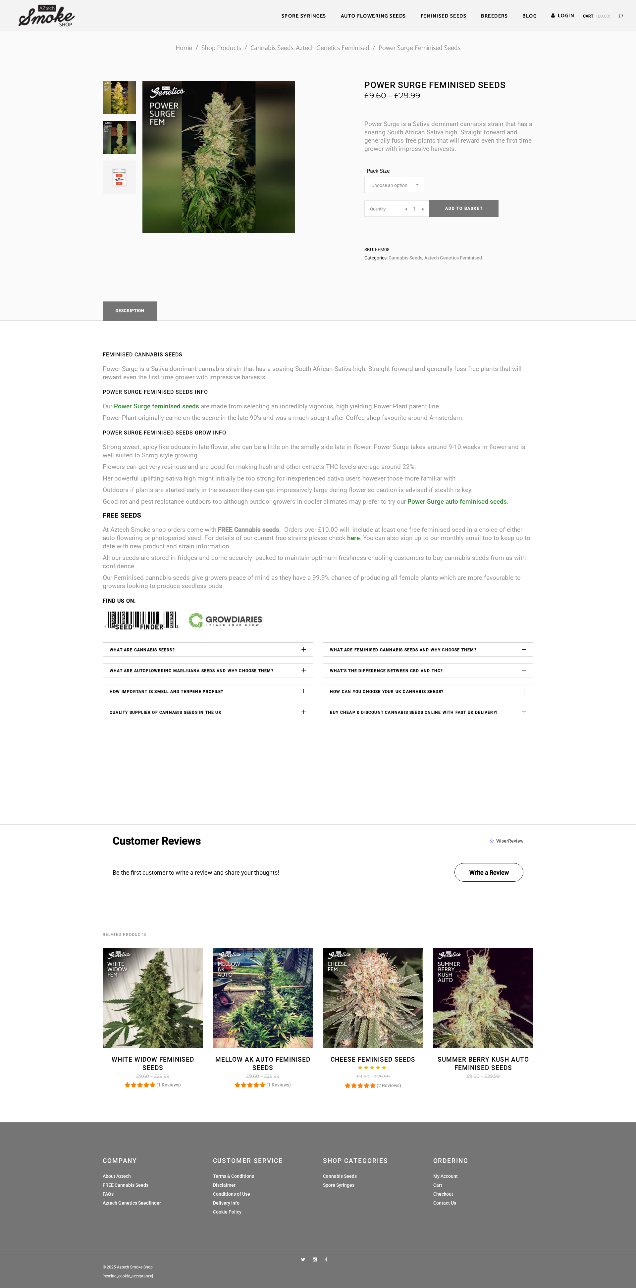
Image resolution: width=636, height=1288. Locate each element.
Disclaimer (224, 1185)
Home (184, 48)
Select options (132, 1076)
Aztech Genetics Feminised (332, 48)
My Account (445, 1176)
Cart (437, 1185)
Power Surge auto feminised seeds (457, 501)
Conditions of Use (231, 1194)
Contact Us (444, 1203)
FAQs (108, 1194)
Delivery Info (226, 1203)
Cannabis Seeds (271, 48)
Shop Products (221, 48)
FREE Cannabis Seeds (125, 1185)
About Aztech (117, 1176)
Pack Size (378, 171)
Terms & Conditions (233, 1176)
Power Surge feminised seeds (156, 406)
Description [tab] (130, 310)
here (353, 538)
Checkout (443, 1194)
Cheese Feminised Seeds (373, 1059)
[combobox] (394, 185)
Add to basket (464, 208)
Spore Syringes (338, 1185)
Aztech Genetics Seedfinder (132, 1203)
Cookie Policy (227, 1212)
